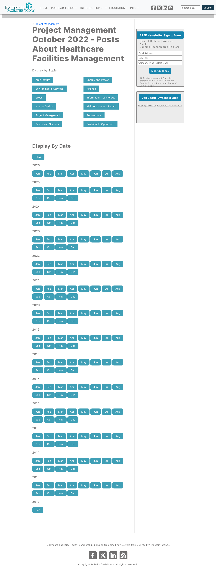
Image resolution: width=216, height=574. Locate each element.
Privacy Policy (155, 83)
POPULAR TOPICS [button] (63, 7)
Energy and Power (98, 79)
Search (208, 7)
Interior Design (44, 106)
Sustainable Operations (100, 124)
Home (44, 7)
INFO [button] (133, 7)
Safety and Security (47, 124)
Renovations (94, 115)
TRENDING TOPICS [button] (92, 7)
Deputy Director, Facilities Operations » (160, 105)
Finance (91, 88)
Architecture (42, 79)
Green (39, 97)
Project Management (46, 23)
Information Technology (101, 97)
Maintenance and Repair (101, 106)
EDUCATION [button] (117, 7)
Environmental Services (49, 88)
